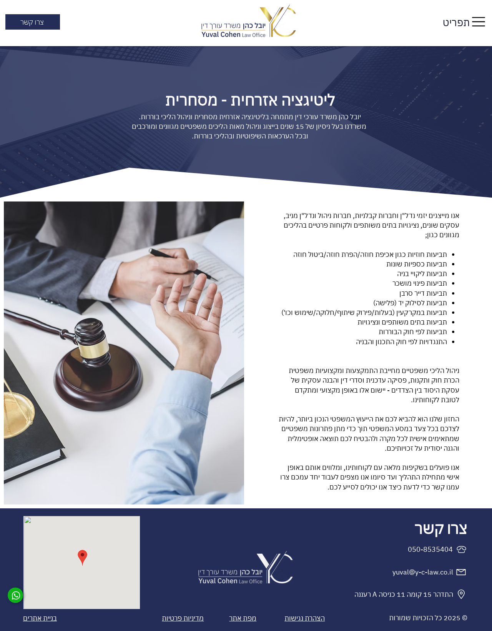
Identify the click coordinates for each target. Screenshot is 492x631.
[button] (478, 22)
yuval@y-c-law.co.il (422, 572)
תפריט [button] (456, 22)
